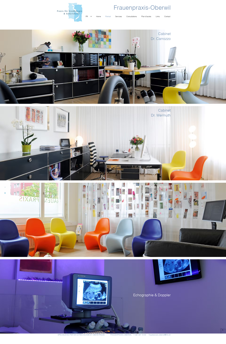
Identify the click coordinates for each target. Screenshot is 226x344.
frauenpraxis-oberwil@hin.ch (160, 335)
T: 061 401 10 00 (139, 335)
